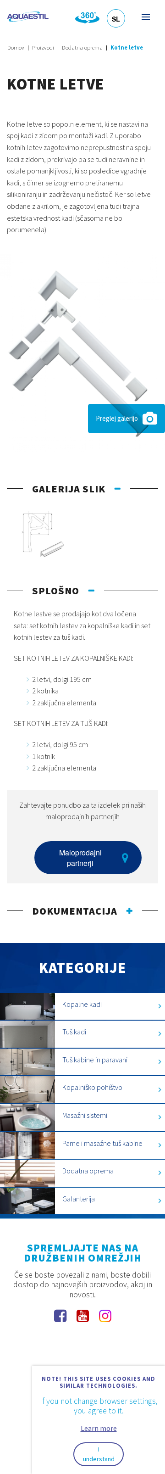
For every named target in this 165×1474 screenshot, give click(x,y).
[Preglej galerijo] (82, 352)
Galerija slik (68, 488)
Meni (145, 16)
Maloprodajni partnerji (80, 857)
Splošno (55, 590)
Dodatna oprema (82, 47)
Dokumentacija (74, 910)
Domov (15, 47)
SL (116, 18)
